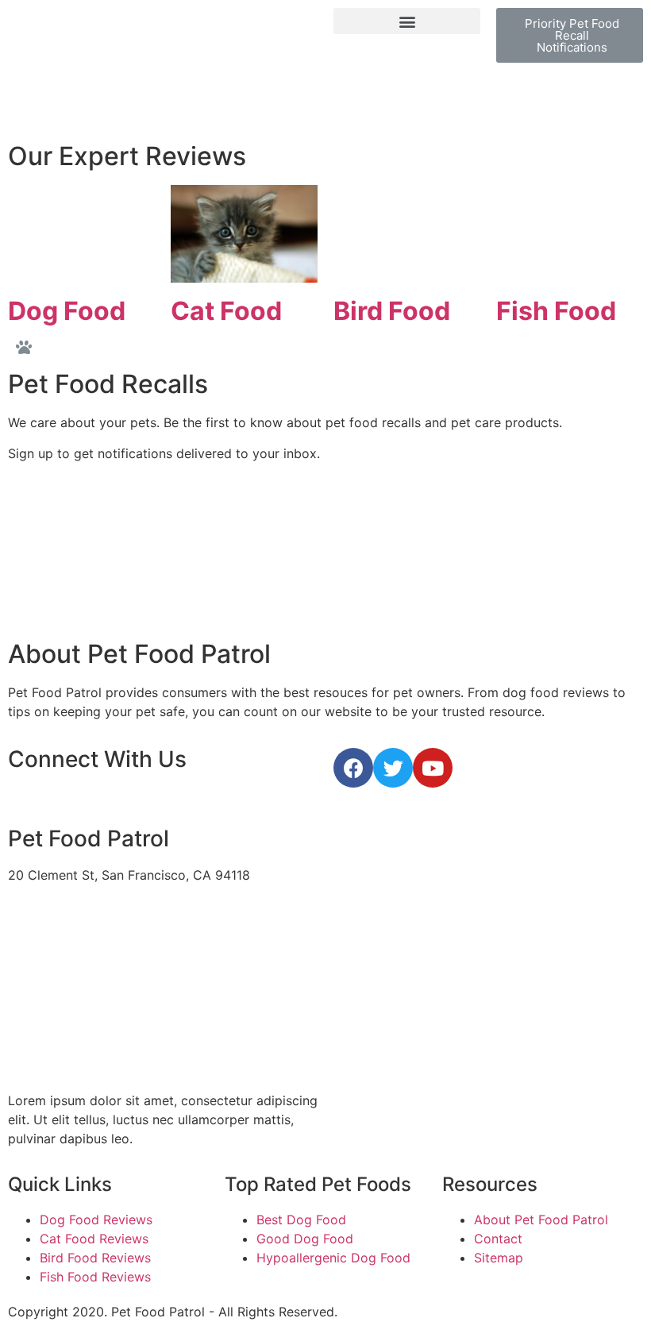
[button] (406, 21)
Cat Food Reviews (94, 1239)
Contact (498, 1239)
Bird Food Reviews (95, 1258)
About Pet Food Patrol (541, 1219)
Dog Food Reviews (96, 1219)
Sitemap (498, 1258)
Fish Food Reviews (95, 1277)
